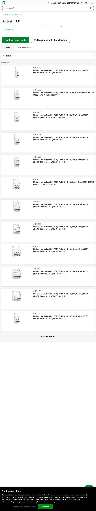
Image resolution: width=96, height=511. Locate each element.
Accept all (45, 506)
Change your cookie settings (24, 506)
